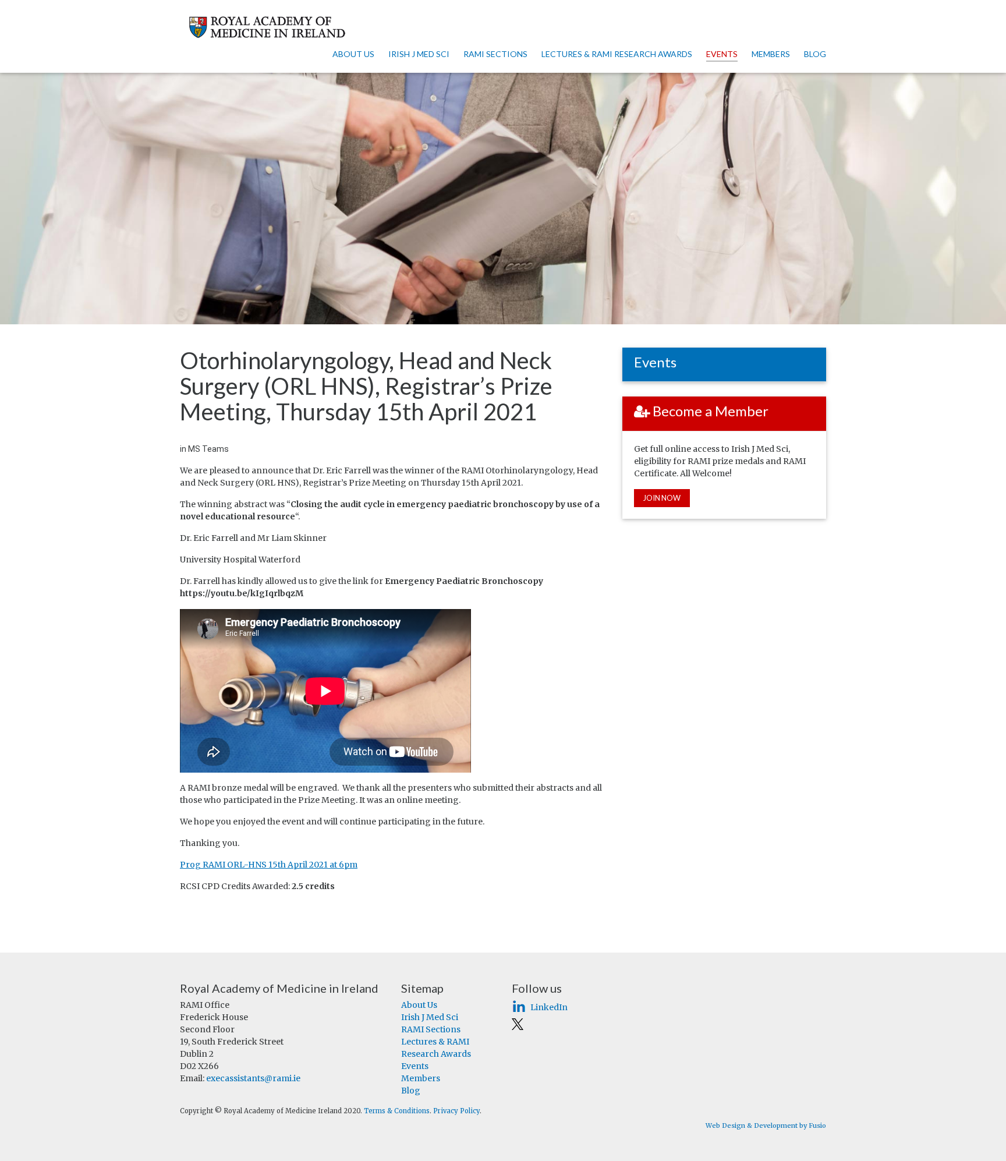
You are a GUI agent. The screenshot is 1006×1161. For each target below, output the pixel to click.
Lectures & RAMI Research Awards (616, 54)
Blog (815, 54)
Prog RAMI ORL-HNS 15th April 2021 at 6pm (268, 864)
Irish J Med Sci (418, 54)
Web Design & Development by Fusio (766, 1125)
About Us (353, 54)
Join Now (662, 497)
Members (771, 54)
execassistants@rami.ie (253, 1078)
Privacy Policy (456, 1111)
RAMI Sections (495, 54)
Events (722, 54)
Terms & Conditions (397, 1111)
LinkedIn (549, 1007)
